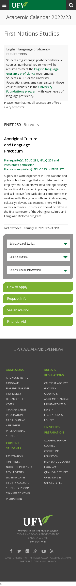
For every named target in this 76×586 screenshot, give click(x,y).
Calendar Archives (56, 383)
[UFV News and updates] (52, 551)
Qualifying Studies (56, 472)
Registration (14, 456)
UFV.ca (20, 5)
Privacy (52, 561)
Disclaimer (40, 561)
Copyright (26, 561)
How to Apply (17, 287)
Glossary (50, 388)
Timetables (13, 461)
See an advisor (18, 310)
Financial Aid (16, 321)
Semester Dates (15, 477)
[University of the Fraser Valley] (38, 520)
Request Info (17, 298)
